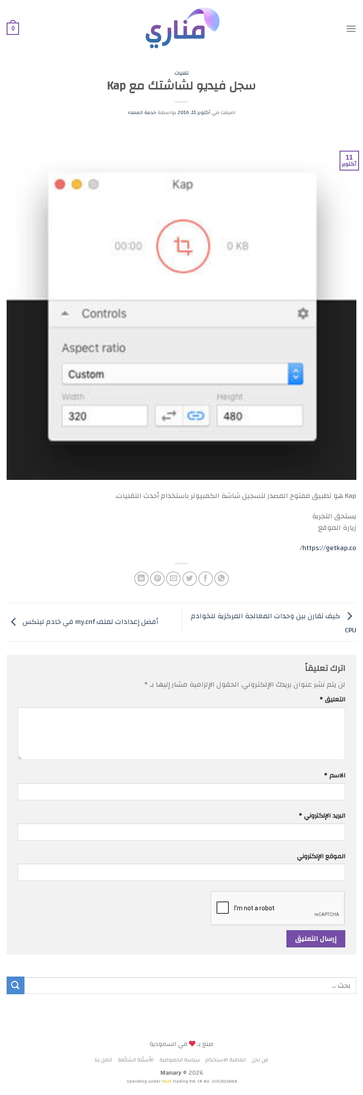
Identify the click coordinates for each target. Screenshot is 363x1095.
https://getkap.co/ (328, 548)
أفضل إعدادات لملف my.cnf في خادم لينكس (89, 621)
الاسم (334, 775)
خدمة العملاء (142, 112)
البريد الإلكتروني (322, 815)
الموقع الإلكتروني (321, 856)
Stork (167, 1081)
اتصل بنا (103, 1060)
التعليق (332, 699)
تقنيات (181, 73)
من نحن (259, 1060)
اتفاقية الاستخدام (225, 1060)
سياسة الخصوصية (179, 1060)
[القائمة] (351, 28)
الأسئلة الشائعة (136, 1060)
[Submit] (15, 985)
